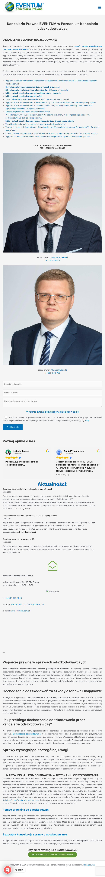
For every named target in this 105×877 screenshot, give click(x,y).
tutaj (87, 420)
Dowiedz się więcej (22, 508)
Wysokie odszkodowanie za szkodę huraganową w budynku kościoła (35, 124)
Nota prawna (89, 865)
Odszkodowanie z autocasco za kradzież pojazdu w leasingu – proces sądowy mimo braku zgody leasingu (51, 133)
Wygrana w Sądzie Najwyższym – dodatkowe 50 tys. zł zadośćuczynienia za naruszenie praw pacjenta (50, 102)
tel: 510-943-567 (52, 260)
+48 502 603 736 (36, 604)
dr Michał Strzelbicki (59, 257)
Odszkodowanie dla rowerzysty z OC (18, 539)
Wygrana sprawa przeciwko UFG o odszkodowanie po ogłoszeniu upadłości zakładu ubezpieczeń (47, 136)
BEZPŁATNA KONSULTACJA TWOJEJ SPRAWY (52, 854)
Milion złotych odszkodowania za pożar (23, 96)
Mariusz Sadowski (59, 370)
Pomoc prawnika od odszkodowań (26, 809)
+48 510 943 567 (18, 604)
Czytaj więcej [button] (62, 474)
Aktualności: (52, 484)
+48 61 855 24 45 (14, 598)
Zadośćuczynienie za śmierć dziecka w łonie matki (27, 112)
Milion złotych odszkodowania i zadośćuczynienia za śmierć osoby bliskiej (39, 121)
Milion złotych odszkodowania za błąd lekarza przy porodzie (33, 93)
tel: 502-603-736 (52, 373)
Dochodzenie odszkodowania (27, 734)
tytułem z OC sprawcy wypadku (36, 90)
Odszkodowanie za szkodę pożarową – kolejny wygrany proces (30, 515)
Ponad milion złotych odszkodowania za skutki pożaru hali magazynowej (37, 99)
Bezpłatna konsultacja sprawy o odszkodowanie (35, 834)
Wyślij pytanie (13, 427)
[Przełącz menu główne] (99, 7)
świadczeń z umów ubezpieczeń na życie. (21, 800)
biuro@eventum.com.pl (19, 611)
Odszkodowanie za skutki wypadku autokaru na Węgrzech (27, 489)
